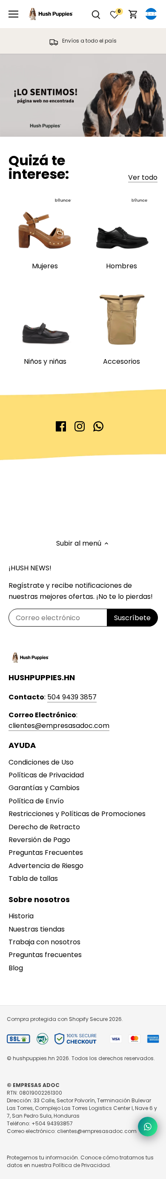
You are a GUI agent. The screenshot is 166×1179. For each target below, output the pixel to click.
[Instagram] (79, 426)
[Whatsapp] (98, 426)
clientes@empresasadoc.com (59, 725)
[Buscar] (95, 14)
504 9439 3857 (72, 697)
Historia (21, 916)
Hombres (121, 266)
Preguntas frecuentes (45, 955)
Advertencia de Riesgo (46, 866)
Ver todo (142, 177)
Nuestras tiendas (37, 929)
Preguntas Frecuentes (46, 852)
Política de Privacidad (81, 1165)
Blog (16, 968)
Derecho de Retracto (44, 827)
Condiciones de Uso (41, 762)
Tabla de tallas (33, 878)
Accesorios (121, 361)
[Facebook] (61, 426)
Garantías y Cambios (44, 788)
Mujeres (45, 266)
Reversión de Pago (39, 840)
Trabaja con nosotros (44, 942)
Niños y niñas (45, 361)
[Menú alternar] (13, 14)
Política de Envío (36, 801)
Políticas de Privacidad (46, 775)
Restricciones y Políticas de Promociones (77, 814)
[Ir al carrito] (133, 14)
